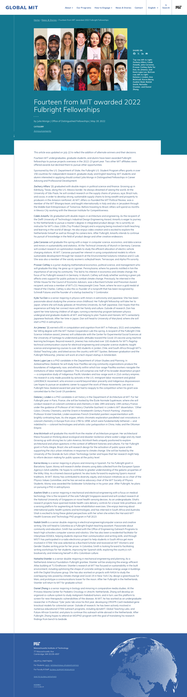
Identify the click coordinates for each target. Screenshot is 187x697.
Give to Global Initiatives (45, 677)
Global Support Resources (62, 669)
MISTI (47, 665)
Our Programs (84, 7)
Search (166, 7)
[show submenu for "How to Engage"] (111, 8)
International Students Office (65, 665)
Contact (139, 7)
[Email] (146, 54)
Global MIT (21, 7)
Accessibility (37, 684)
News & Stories (123, 7)
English (152, 7)
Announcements (42, 131)
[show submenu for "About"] (72, 8)
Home (37, 20)
